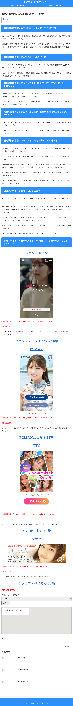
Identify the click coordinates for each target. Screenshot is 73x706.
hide (7, 19)
